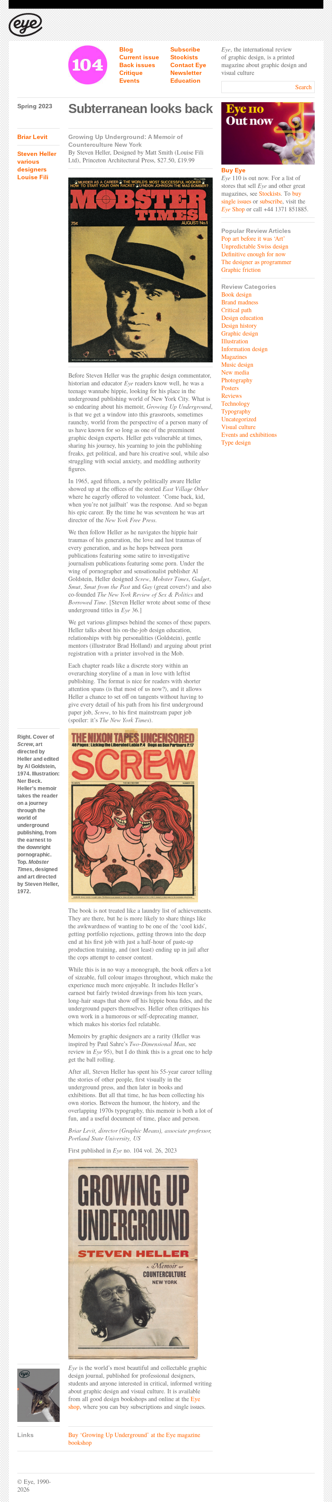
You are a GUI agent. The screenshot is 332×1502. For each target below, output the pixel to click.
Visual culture (238, 427)
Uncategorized (238, 419)
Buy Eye (233, 170)
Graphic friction (241, 269)
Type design (236, 442)
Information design (244, 349)
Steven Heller (36, 153)
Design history (239, 325)
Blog (126, 49)
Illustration (234, 341)
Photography (236, 380)
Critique (131, 72)
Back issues (137, 64)
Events (129, 80)
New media (235, 372)
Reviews (231, 395)
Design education (242, 317)
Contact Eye (188, 64)
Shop (233, 209)
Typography (236, 411)
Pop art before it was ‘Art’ (253, 238)
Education (185, 80)
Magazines (234, 356)
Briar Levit (32, 136)
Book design (236, 294)
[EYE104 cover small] (38, 1395)
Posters (230, 388)
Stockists (184, 57)
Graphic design (239, 333)
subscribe (271, 201)
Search (303, 87)
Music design (237, 364)
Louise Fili (32, 177)
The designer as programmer (256, 262)
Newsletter (185, 72)
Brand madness (239, 302)
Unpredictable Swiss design (254, 246)
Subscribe (185, 49)
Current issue (139, 57)
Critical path (236, 310)
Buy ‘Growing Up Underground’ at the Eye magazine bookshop (134, 1439)
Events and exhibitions (249, 434)
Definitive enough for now (253, 254)
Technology (235, 403)
